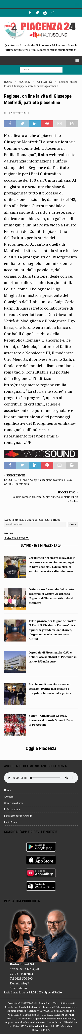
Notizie (24, 82)
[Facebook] (29, 13)
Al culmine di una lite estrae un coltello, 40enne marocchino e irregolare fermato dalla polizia (50, 688)
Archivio (9, 797)
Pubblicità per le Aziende (18, 816)
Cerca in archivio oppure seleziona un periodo (32, 519)
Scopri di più (18, 988)
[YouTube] (44, 13)
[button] (76, 4)
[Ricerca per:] (41, 69)
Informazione (12, 809)
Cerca (72, 524)
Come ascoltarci (13, 803)
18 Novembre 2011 (18, 113)
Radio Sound (11, 822)
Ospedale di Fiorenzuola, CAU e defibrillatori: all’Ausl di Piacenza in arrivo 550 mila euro (53, 656)
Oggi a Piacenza (41, 748)
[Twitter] (37, 13)
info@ (24, 983)
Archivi (8, 533)
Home (7, 790)
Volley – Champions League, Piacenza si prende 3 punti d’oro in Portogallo (51, 720)
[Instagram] (52, 13)
